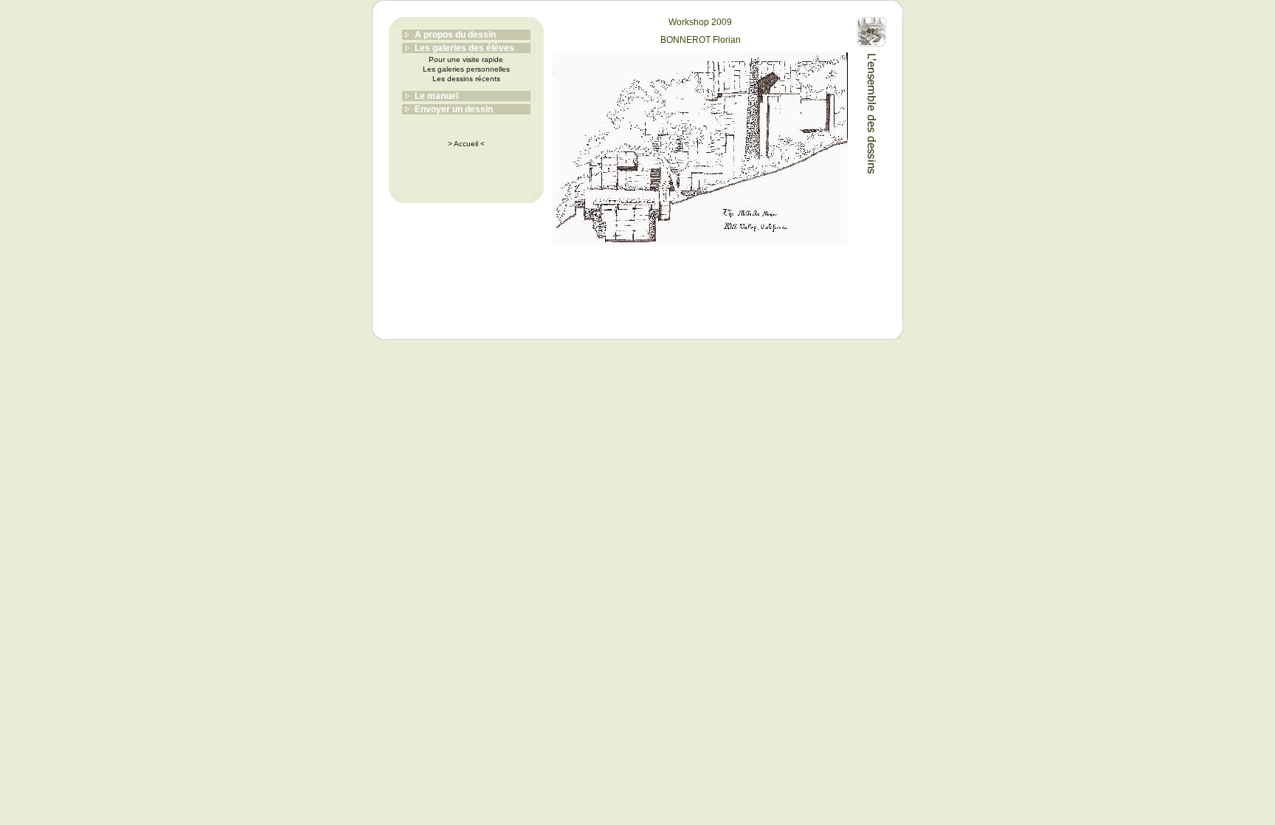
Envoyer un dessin (454, 109)
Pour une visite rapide (466, 59)
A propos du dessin (455, 35)
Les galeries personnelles (466, 69)
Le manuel (436, 96)
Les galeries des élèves (464, 48)
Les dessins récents (466, 79)
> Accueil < (466, 144)
